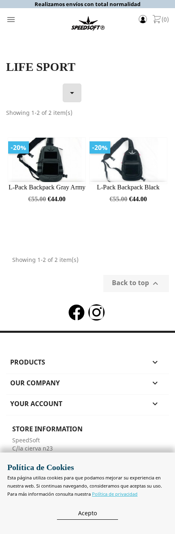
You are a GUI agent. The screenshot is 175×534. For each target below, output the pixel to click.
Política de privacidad (115, 494)
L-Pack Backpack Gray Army (47, 187)
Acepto (87, 513)
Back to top (136, 284)
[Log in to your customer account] (145, 20)
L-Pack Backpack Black (128, 187)
